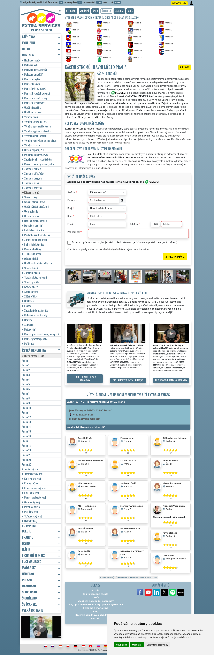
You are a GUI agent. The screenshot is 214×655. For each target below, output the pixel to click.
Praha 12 (26, 417)
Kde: (69, 216)
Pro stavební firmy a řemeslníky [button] (171, 380)
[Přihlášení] (191, 3)
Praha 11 (26, 412)
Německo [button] (28, 574)
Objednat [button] (184, 67)
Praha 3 (26, 375)
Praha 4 (26, 379)
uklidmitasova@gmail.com (84, 418)
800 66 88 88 (43, 30)
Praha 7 (26, 393)
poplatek (150, 242)
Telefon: (134, 224)
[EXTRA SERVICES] (41, 18)
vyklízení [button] (28, 43)
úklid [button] (26, 49)
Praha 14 (26, 426)
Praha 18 (26, 445)
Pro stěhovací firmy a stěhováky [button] (85, 378)
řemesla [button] (28, 55)
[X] (164, 592)
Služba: (71, 192)
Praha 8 (26, 398)
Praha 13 (26, 422)
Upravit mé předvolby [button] (157, 644)
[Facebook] (140, 592)
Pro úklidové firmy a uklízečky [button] (128, 380)
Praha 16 (26, 436)
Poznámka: (73, 232)
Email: (70, 224)
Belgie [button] (26, 531)
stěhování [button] (29, 36)
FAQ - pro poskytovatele (109, 604)
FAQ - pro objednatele (80, 604)
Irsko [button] (26, 543)
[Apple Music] (180, 592)
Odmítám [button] (136, 644)
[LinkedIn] (156, 592)
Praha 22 (26, 464)
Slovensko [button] (29, 592)
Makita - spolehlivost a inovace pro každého (116, 292)
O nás (95, 590)
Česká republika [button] (34, 350)
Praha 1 (25, 365)
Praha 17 (26, 441)
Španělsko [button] (29, 598)
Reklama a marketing (95, 608)
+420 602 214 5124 (83, 414)
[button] (71, 11)
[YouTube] (148, 592)
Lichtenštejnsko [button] (34, 555)
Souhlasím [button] (121, 644)
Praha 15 (26, 431)
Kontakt (95, 618)
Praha (25, 360)
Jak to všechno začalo (95, 594)
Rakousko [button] (29, 586)
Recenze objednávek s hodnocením (95, 615)
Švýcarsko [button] (30, 604)
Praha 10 (26, 408)
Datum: (71, 200)
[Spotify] (172, 592)
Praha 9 (26, 403)
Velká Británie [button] (32, 610)
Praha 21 (26, 459)
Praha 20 (26, 455)
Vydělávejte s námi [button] (179, 3)
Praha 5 (26, 384)
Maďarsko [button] (29, 567)
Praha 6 (26, 389)
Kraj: (69, 208)
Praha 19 (26, 450)
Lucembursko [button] (31, 561)
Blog (95, 611)
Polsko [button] (27, 580)
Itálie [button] (26, 549)
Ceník (95, 597)
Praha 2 (26, 370)
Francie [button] (27, 537)
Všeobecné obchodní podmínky (96, 601)
